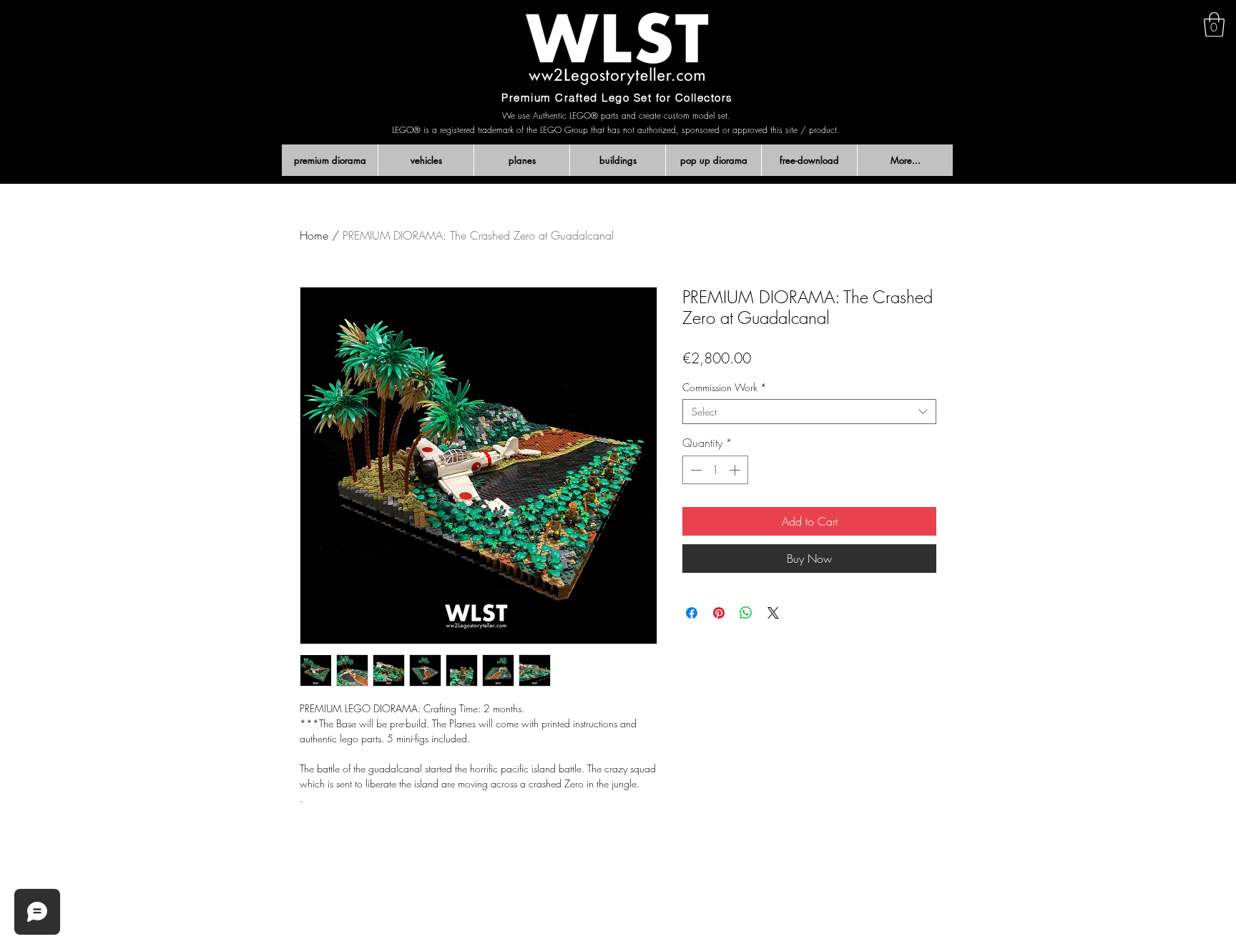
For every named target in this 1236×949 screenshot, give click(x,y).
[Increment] (736, 469)
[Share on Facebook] (691, 612)
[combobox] (809, 411)
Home (314, 235)
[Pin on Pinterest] (718, 612)
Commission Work (724, 387)
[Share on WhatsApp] (746, 612)
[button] (1214, 24)
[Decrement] (695, 469)
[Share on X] (773, 612)
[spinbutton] (715, 469)
